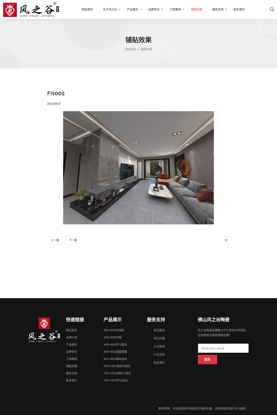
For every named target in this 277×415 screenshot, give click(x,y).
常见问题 (159, 338)
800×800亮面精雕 (115, 352)
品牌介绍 (71, 337)
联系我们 (239, 9)
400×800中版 (113, 337)
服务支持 (217, 9)
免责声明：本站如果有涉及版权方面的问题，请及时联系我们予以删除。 (203, 408)
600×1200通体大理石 (117, 366)
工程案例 (175, 9)
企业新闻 (159, 346)
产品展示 (132, 9)
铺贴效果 (196, 9)
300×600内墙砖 (114, 330)
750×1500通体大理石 (117, 373)
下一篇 (73, 240)
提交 (207, 359)
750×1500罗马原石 (116, 380)
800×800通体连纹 (115, 359)
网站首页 (87, 9)
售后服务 (159, 330)
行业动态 (159, 354)
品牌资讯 (154, 9)
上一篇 (55, 240)
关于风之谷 (110, 9)
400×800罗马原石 (115, 344)
